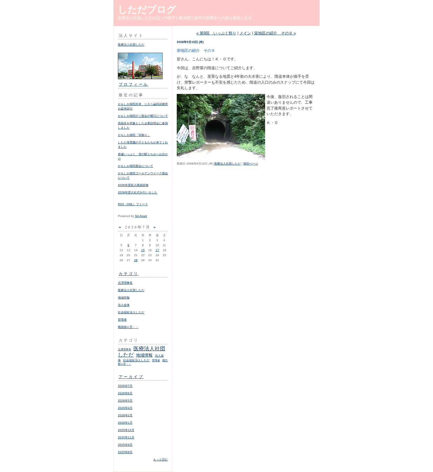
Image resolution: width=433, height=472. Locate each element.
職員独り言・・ (128, 327)
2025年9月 (125, 444)
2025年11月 (126, 437)
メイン (245, 33)
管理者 (122, 319)
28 (136, 260)
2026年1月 (125, 422)
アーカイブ (131, 376)
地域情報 (124, 297)
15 (143, 250)
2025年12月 (126, 430)
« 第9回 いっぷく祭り (216, 33)
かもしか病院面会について (135, 166)
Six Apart (141, 216)
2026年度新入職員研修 (133, 185)
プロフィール (133, 84)
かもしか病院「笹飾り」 (134, 135)
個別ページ (250, 163)
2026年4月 (125, 408)
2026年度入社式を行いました (137, 192)
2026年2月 (125, 415)
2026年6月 (125, 393)
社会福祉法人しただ (131, 312)
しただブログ (147, 9)
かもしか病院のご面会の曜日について (143, 115)
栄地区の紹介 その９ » (275, 33)
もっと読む (160, 459)
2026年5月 (125, 400)
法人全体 (124, 305)
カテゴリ (129, 273)
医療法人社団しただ (131, 44)
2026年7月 (125, 385)
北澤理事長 (125, 282)
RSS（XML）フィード (133, 204)
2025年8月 (125, 452)
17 (157, 250)
